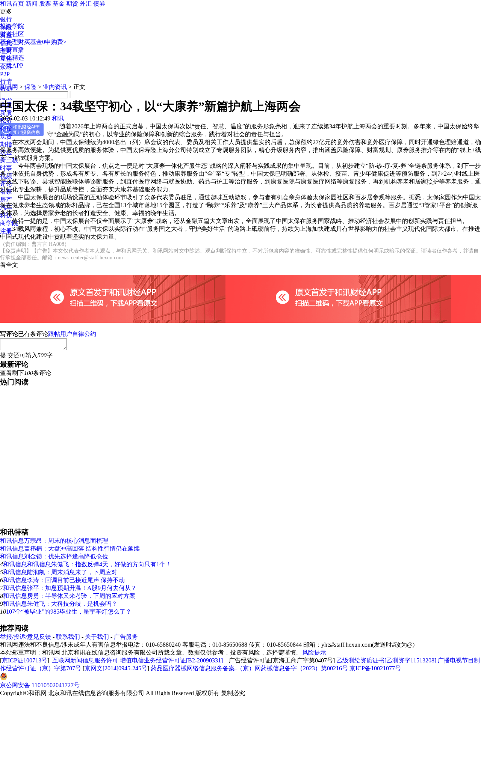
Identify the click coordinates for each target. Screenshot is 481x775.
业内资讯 (55, 87)
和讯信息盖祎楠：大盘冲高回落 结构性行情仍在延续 (70, 548)
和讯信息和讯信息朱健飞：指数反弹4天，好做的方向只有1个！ (87, 564)
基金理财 (12, 42)
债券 (99, 3)
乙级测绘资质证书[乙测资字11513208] (386, 660)
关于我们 (97, 637)
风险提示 (314, 652)
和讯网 (9, 87)
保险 (30, 87)
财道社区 (12, 34)
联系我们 (68, 637)
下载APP (11, 65)
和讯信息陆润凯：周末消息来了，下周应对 (60, 572)
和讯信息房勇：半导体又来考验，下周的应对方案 (69, 596)
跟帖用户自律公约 (72, 334)
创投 (6, 128)
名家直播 (12, 50)
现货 (6, 136)
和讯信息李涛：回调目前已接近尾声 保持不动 (64, 580)
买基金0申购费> (45, 42)
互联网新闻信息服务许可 (85, 660)
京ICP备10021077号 (375, 668)
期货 (72, 3)
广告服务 (126, 637)
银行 (6, 19)
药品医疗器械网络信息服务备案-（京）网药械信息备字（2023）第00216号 (249, 668)
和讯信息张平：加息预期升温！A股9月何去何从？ (70, 588)
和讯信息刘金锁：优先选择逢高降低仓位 (54, 556)
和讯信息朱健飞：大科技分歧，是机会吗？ (60, 603)
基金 (59, 3)
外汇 (86, 3)
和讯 (58, 118)
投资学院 (12, 26)
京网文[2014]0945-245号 (116, 668)
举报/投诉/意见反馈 (25, 637)
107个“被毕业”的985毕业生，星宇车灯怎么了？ (69, 611)
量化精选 (12, 57)
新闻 (32, 3)
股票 (45, 3)
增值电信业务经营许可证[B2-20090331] (171, 660)
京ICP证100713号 (24, 660)
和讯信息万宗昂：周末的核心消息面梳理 (54, 540)
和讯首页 (12, 3)
